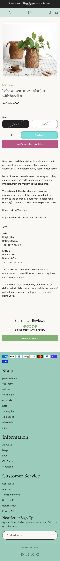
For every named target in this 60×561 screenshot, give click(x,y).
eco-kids (7, 400)
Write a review (30, 338)
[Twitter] (32, 554)
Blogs (5, 450)
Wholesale (7, 466)
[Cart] (56, 12)
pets (4, 405)
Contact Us (8, 483)
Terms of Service (11, 494)
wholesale (7, 422)
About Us (7, 444)
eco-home (8, 383)
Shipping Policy (10, 500)
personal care (9, 378)
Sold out (39, 135)
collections (8, 416)
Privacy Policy (9, 511)
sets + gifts (8, 411)
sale (4, 427)
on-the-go (8, 394)
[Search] (9, 12)
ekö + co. (7, 84)
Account (6, 489)
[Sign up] (53, 535)
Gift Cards (7, 461)
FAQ (4, 455)
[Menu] (3, 12)
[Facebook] (22, 554)
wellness (7, 389)
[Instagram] (27, 554)
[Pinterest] (37, 554)
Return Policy (9, 505)
